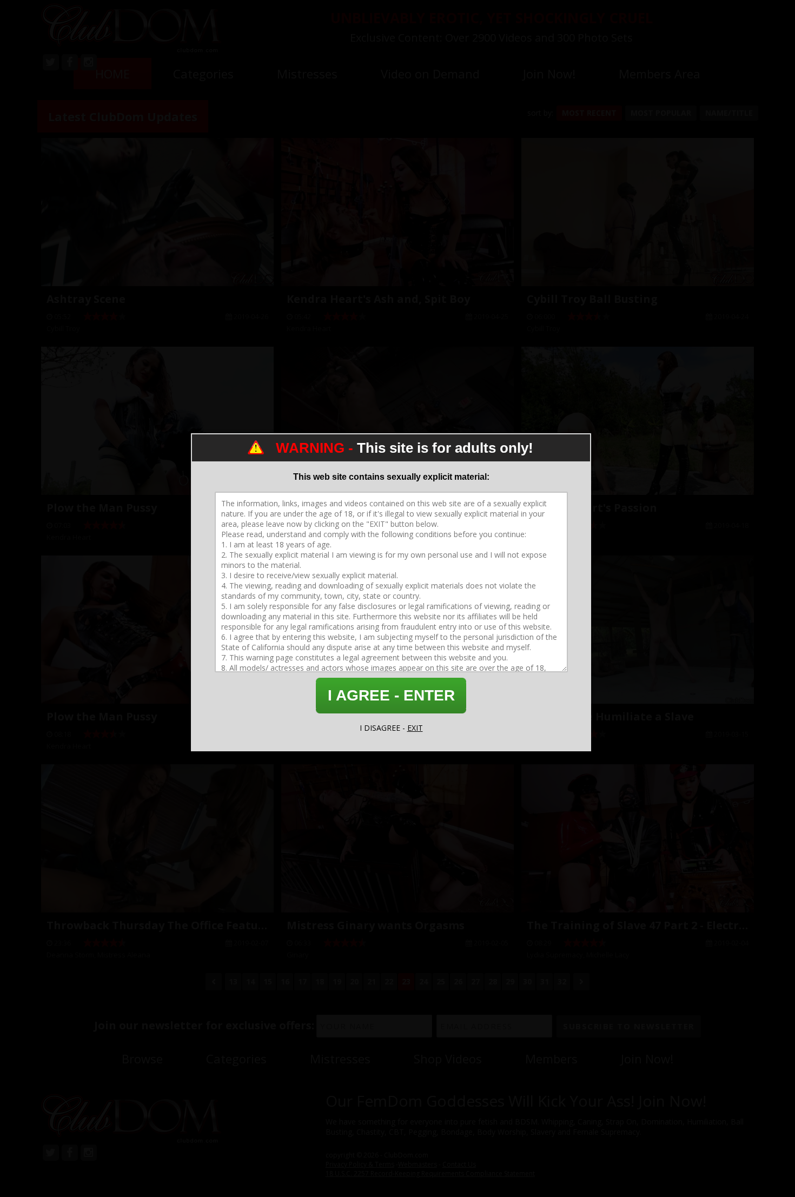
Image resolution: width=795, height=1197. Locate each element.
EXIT (415, 728)
